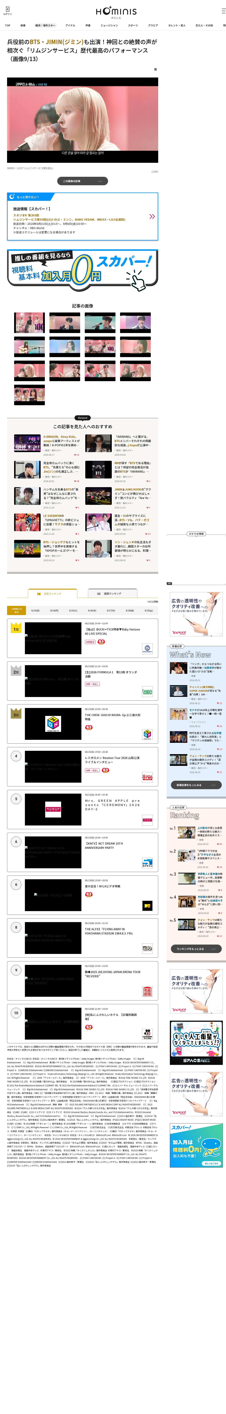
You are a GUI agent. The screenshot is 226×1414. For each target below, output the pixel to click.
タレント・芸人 (177, 25)
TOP (7, 25)
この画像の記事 (71, 181)
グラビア (153, 25)
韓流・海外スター (45, 25)
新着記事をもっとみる (189, 785)
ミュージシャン (109, 25)
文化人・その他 (204, 25)
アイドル (70, 25)
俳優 (22, 25)
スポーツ (133, 25)
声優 (87, 25)
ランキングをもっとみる (190, 949)
